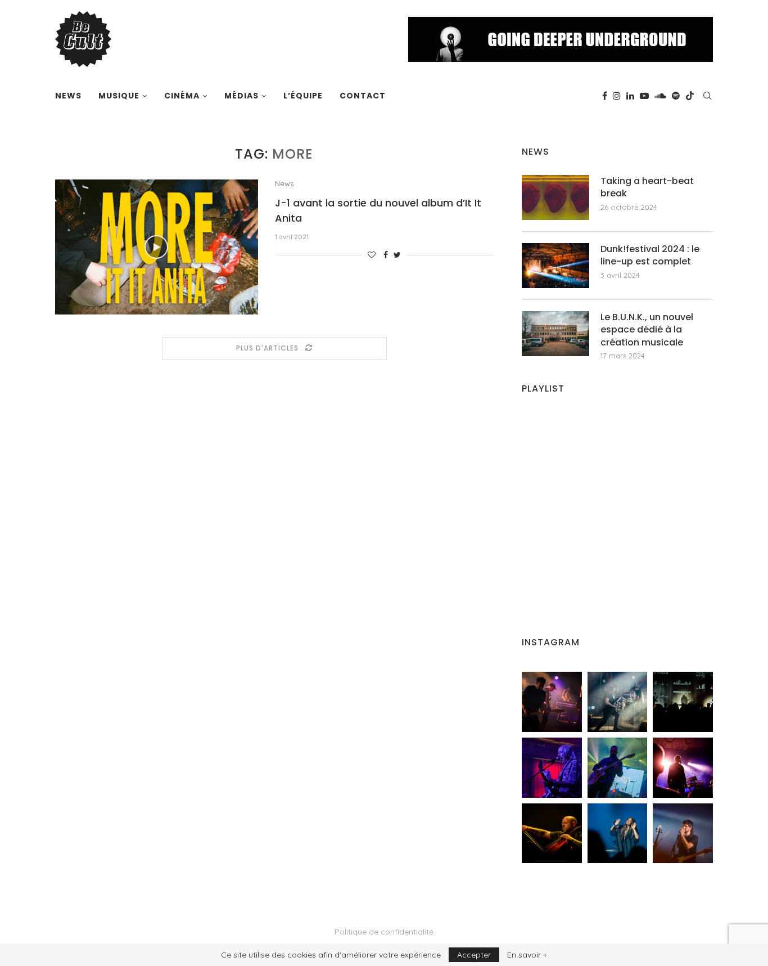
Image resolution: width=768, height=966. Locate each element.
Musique (118, 95)
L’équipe (303, 95)
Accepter (474, 955)
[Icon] (156, 247)
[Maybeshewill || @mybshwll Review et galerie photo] (552, 702)
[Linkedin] (630, 95)
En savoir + (527, 955)
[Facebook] (604, 95)
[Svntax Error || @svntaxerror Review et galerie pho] (552, 768)
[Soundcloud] (660, 95)
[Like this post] (372, 255)
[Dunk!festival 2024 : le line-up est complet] (555, 265)
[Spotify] (676, 95)
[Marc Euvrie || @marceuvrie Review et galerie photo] (552, 833)
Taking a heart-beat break (647, 187)
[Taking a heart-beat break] (555, 197)
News (68, 95)
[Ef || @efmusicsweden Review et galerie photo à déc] (683, 833)
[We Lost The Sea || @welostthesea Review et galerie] (618, 702)
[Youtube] (644, 95)
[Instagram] (617, 95)
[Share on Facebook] (385, 255)
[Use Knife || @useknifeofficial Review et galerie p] (683, 702)
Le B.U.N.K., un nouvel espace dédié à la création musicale (646, 330)
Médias (241, 95)
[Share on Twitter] (397, 255)
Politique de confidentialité (384, 932)
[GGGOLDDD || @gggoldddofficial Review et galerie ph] (618, 833)
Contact (363, 95)
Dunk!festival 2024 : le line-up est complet (649, 255)
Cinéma (182, 95)
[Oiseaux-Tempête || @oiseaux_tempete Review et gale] (683, 768)
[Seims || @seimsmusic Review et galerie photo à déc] (618, 768)
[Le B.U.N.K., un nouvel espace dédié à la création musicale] (555, 333)
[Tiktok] (689, 95)
